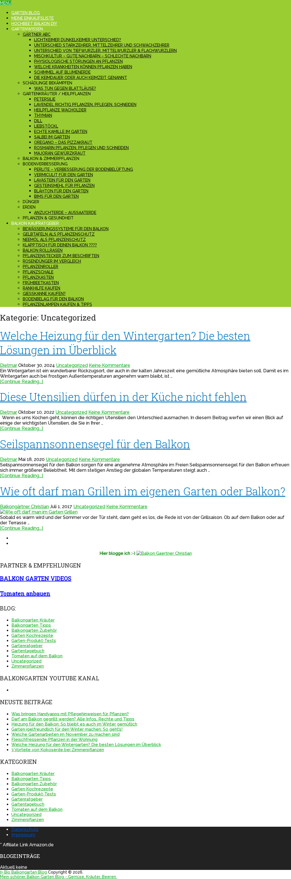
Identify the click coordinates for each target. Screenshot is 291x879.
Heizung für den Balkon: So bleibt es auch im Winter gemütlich (74, 724)
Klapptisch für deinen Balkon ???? (60, 245)
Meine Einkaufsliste (32, 18)
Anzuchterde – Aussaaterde (65, 212)
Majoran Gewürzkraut (60, 153)
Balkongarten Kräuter (33, 620)
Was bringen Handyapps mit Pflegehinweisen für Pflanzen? (70, 713)
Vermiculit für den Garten (63, 175)
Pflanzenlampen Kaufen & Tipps (57, 304)
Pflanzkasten (38, 277)
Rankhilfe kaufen (41, 288)
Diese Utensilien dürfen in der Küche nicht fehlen (123, 397)
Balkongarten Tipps (31, 625)
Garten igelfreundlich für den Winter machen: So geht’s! (66, 729)
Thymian (43, 115)
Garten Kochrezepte (32, 635)
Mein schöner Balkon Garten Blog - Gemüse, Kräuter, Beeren (58, 876)
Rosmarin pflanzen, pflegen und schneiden (81, 148)
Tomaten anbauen (25, 593)
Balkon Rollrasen (43, 250)
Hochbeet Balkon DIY (34, 23)
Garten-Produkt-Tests (33, 640)
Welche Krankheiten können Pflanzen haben (83, 67)
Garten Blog (25, 13)
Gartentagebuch (27, 650)
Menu (5, 3)
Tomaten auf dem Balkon (37, 655)
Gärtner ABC (37, 34)
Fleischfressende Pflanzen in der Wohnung (54, 739)
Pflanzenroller (40, 266)
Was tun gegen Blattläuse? (65, 88)
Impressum (23, 835)
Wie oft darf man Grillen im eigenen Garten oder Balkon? (142, 491)
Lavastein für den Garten (62, 180)
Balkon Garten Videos (35, 578)
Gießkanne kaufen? (44, 293)
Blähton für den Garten (61, 191)
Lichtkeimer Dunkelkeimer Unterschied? (77, 40)
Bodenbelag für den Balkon (53, 299)
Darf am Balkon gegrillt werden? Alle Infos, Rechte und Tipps (72, 719)
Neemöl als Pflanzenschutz (54, 239)
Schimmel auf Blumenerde (62, 72)
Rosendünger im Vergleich (52, 261)
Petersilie (44, 99)
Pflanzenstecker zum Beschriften (61, 255)
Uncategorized (72, 365)
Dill (38, 121)
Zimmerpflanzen (27, 666)
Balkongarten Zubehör (34, 630)
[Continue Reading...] (21, 381)
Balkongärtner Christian (24, 506)
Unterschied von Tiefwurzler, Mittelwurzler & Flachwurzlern (105, 50)
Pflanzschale (38, 272)
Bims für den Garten (56, 196)
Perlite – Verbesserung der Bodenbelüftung (83, 169)
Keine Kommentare (109, 365)
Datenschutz (25, 829)
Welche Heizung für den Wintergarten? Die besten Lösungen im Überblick (86, 744)
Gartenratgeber (27, 645)
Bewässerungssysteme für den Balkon (66, 228)
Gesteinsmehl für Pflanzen (64, 185)
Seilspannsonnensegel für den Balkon (95, 444)
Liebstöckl (46, 126)
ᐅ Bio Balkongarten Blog (23, 872)
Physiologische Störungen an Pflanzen (78, 61)
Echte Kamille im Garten (60, 131)
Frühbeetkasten (41, 282)
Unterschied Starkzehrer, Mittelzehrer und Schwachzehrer (101, 45)
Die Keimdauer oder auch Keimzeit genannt (80, 77)
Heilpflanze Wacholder (60, 110)
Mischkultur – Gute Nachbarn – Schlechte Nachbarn (92, 56)
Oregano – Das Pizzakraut (63, 142)
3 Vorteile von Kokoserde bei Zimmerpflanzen (57, 749)
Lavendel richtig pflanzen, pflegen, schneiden (85, 104)
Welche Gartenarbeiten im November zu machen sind (65, 734)
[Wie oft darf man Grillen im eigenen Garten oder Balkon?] (145, 512)
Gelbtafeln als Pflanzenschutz (59, 234)
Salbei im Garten (52, 137)
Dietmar (8, 365)
